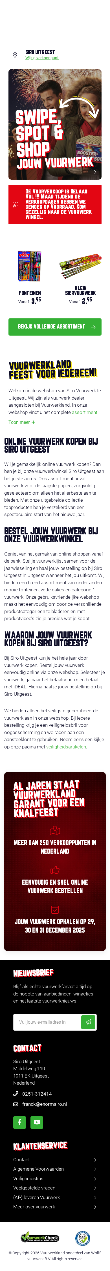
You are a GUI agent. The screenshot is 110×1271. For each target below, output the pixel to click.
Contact (21, 1159)
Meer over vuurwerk (34, 1207)
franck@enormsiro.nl (44, 1104)
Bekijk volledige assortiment (51, 326)
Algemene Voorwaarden (38, 1169)
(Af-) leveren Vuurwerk (36, 1197)
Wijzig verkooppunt (42, 58)
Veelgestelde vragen (34, 1188)
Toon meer (19, 422)
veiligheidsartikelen (66, 747)
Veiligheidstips (28, 1178)
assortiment (84, 412)
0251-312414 (37, 1094)
